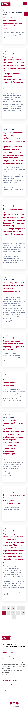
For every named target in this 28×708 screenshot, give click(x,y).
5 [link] (23, 608)
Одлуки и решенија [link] (8, 12)
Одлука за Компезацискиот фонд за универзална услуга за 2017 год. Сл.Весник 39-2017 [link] (13, 23)
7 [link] (8, 612)
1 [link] (8, 608)
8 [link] (13, 612)
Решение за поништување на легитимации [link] (10, 382)
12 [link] (23, 612)
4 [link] (18, 608)
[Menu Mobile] (25, 3)
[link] (26, 14)
